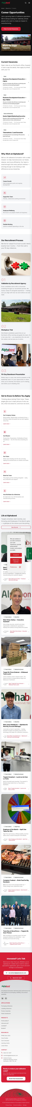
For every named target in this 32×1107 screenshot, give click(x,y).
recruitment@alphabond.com (17, 973)
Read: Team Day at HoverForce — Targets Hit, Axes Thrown (17, 943)
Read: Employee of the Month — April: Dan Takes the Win (18, 840)
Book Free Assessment (16, 1078)
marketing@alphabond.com (10, 1055)
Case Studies (4, 1038)
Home (2, 8)
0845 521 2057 (17, 978)
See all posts (14, 527)
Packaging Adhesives (6, 1006)
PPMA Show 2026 (5, 1035)
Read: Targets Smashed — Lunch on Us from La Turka (17, 789)
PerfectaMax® (5, 1020)
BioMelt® (3, 1028)
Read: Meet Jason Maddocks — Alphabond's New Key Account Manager (17, 736)
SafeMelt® (4, 1025)
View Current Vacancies (11, 29)
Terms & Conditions (17, 1105)
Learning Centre (5, 1043)
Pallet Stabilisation (6, 1013)
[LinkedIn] (2, 998)
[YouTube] (6, 998)
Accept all (16, 555)
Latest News (4, 1045)
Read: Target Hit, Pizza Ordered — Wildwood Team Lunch (16, 684)
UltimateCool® (4, 1023)
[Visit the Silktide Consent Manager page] (20, 567)
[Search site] (25, 2)
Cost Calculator (5, 1040)
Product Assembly (5, 1011)
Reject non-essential (16, 561)
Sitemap (24, 1105)
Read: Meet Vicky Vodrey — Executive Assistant (18, 632)
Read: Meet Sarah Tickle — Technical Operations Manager (17, 579)
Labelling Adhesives (6, 1008)
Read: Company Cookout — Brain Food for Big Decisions (17, 890)
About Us (8, 8)
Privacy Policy (9, 1105)
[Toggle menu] (29, 2)
